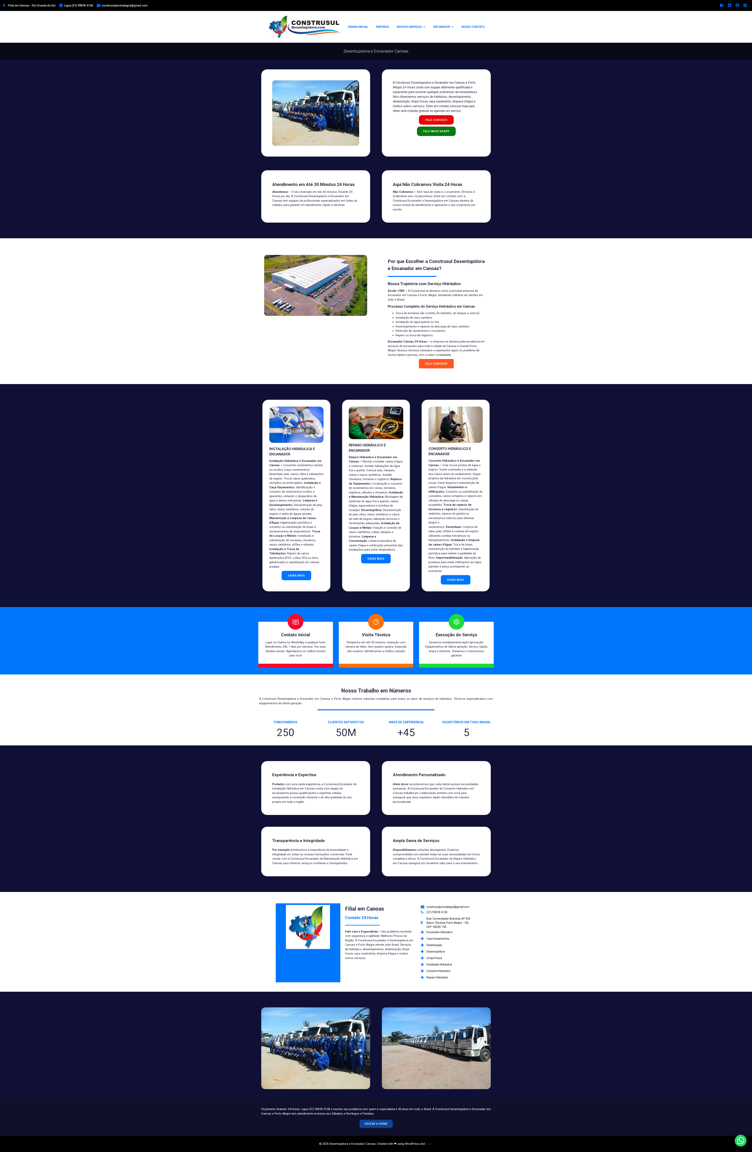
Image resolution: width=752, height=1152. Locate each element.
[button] (741, 1141)
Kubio (429, 1144)
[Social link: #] (722, 5)
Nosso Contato (473, 26)
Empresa (382, 26)
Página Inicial (358, 26)
